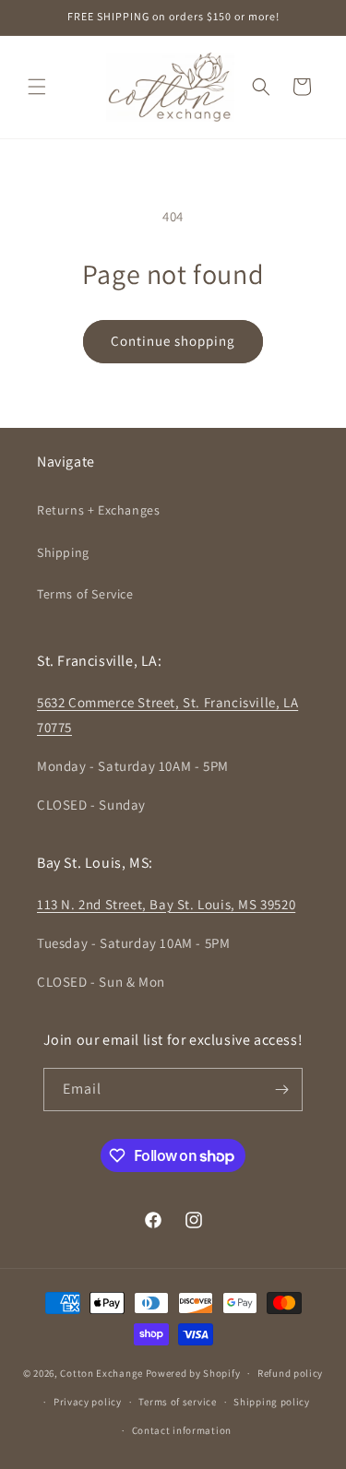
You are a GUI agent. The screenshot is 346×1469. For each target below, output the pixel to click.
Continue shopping (173, 340)
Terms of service (177, 1401)
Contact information (182, 1430)
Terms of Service (85, 594)
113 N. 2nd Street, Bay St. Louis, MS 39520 (166, 904)
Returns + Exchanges (98, 510)
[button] (37, 86)
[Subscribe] (281, 1089)
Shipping (63, 552)
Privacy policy (88, 1401)
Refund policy (290, 1373)
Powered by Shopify (193, 1373)
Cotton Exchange (101, 1373)
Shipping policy (271, 1401)
